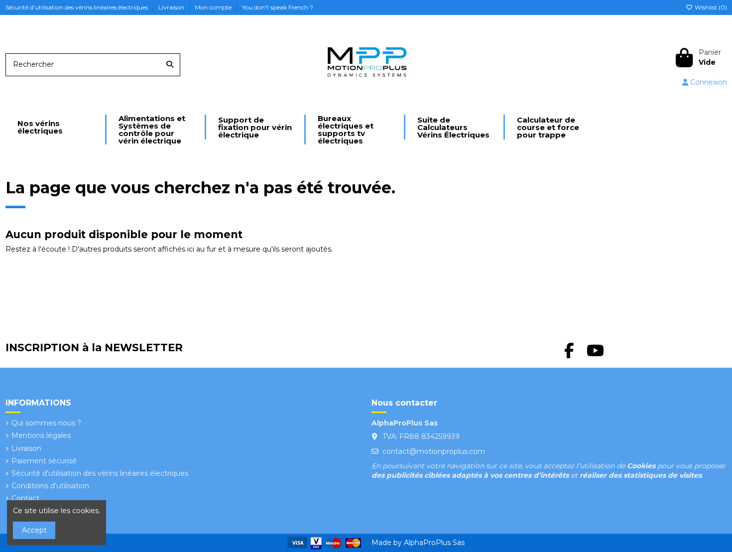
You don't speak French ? (277, 7)
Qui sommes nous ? (46, 422)
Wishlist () (710, 7)
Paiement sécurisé (44, 460)
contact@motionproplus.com (433, 451)
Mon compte (214, 7)
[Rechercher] (169, 64)
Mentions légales (41, 435)
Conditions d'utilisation (50, 485)
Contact (25, 498)
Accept (34, 530)
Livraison (172, 7)
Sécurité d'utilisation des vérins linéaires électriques (77, 7)
